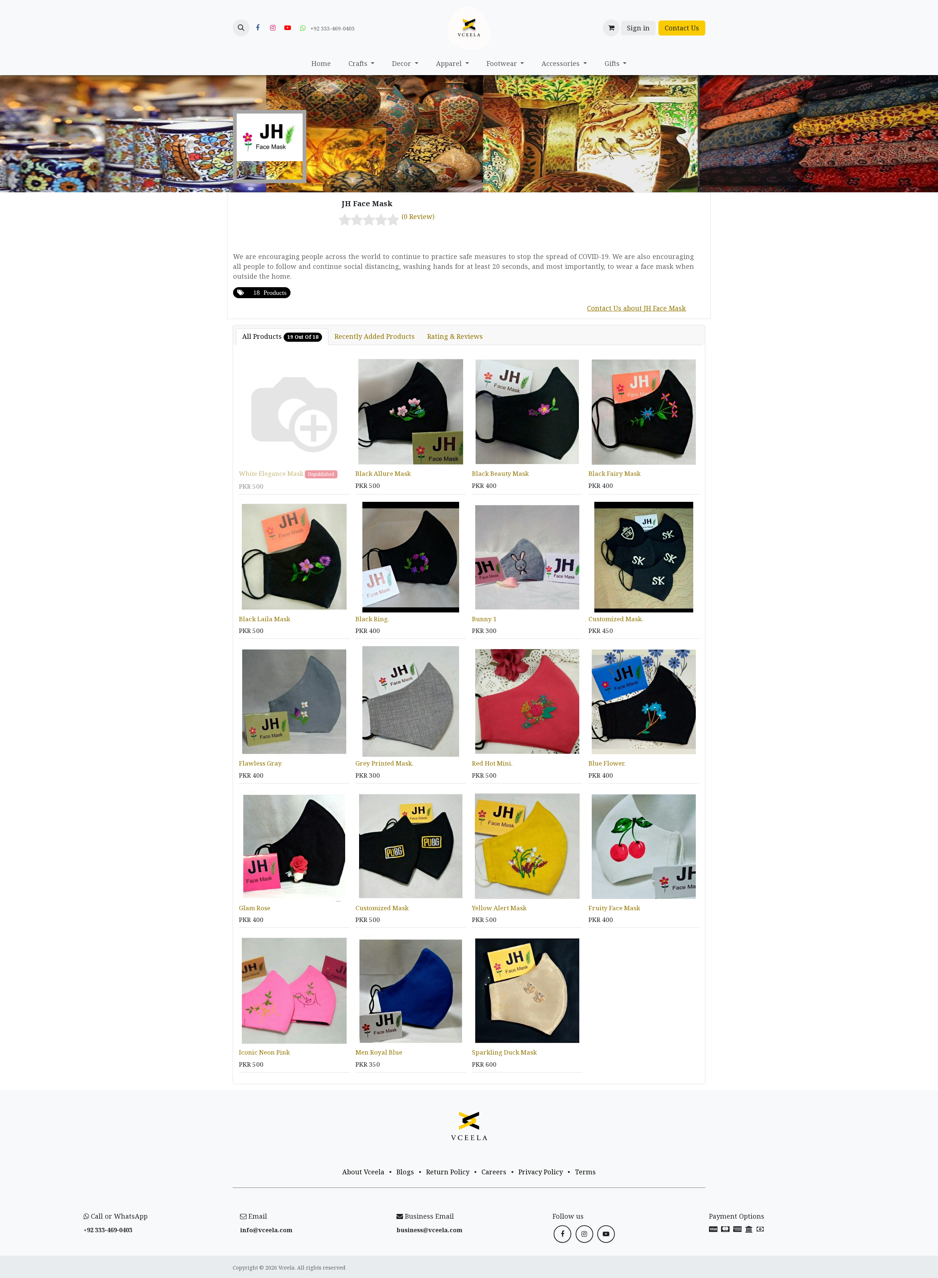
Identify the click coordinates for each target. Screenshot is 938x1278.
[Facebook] (257, 27)
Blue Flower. (607, 763)
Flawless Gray (260, 763)
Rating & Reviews (455, 336)
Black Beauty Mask (500, 473)
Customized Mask (382, 908)
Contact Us (682, 27)
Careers (493, 1171)
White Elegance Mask (271, 473)
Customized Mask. (615, 619)
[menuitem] (321, 63)
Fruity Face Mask (614, 908)
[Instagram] (272, 27)
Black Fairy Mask (614, 473)
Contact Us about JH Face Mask (636, 308)
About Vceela (363, 1171)
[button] (241, 27)
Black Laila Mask (264, 619)
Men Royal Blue (378, 1052)
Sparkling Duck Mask (504, 1052)
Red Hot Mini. (492, 763)
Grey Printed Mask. (384, 763)
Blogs (405, 1171)
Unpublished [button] (321, 474)
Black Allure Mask (383, 473)
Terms (585, 1171)
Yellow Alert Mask (499, 908)
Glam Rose (254, 908)
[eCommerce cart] (611, 27)
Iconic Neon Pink (264, 1052)
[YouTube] (287, 27)
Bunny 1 (484, 619)
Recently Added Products (375, 336)
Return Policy (447, 1171)
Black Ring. (372, 619)
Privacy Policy (540, 1171)
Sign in (638, 27)
